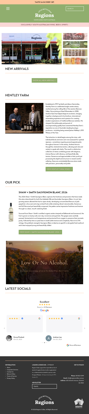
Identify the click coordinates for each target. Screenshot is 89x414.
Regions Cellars (40, 409)
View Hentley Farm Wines (58, 169)
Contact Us (10, 372)
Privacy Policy (11, 378)
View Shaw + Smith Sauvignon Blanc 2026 (39, 232)
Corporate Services (12, 370)
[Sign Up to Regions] (55, 385)
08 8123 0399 (80, 376)
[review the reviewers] (39, 319)
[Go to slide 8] (43, 342)
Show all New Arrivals (44, 80)
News (8, 367)
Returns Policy (11, 374)
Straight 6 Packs (75, 53)
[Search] (82, 8)
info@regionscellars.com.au (76, 378)
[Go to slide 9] (45, 342)
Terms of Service (12, 376)
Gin (77, 44)
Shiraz (77, 36)
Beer (77, 61)
